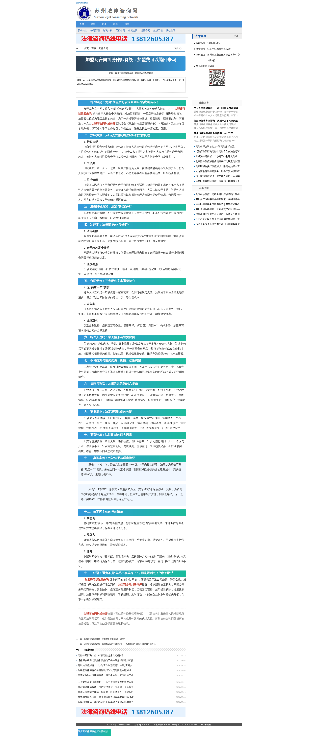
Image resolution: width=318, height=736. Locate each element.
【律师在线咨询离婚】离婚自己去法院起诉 (218, 151)
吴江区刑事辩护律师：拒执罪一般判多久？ (218, 181)
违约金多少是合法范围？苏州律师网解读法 (218, 224)
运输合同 (145, 30)
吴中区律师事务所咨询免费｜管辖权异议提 (218, 204)
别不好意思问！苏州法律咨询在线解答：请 (218, 219)
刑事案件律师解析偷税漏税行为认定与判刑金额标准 (104, 670)
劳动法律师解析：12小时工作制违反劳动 (216, 156)
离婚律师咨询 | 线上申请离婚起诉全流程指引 (101, 655)
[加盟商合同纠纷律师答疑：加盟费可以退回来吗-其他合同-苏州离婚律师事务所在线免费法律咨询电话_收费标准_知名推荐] (131, 43)
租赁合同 (132, 30)
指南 (127, 24)
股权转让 (82, 30)
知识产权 (107, 30)
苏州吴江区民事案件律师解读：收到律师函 (218, 199)
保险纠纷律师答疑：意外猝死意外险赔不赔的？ (105, 639)
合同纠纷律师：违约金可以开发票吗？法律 (218, 194)
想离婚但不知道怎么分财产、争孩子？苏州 (218, 214)
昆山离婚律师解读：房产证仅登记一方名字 (218, 176)
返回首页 (178, 48)
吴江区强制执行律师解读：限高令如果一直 (218, 166)
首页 (82, 24)
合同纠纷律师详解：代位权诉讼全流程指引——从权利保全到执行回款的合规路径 (120, 644)
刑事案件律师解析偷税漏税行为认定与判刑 (218, 161)
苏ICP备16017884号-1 (169, 724)
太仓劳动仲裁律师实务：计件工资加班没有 (218, 171)
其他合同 (170, 30)
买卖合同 (120, 30)
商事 (115, 24)
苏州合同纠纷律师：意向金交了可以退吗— (218, 209)
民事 (93, 24)
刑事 (104, 24)
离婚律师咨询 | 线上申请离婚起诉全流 (215, 146)
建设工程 (158, 30)
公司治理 (95, 30)
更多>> (237, 36)
